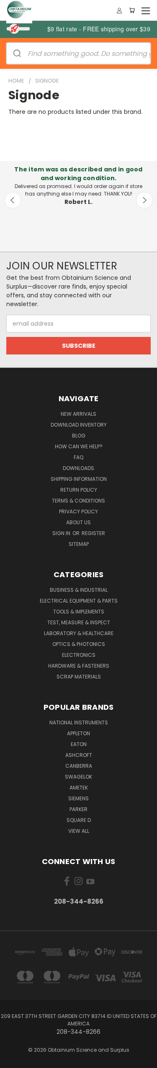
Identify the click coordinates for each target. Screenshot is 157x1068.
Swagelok (78, 776)
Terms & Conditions (78, 500)
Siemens (78, 798)
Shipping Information (79, 478)
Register (93, 533)
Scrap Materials (79, 676)
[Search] (17, 53)
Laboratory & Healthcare (78, 633)
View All (78, 830)
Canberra (78, 765)
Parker (78, 809)
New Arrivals (78, 413)
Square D (79, 820)
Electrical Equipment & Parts (79, 600)
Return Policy (78, 489)
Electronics (78, 654)
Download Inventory (79, 424)
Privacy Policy (78, 511)
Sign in (62, 533)
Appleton (78, 733)
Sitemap (79, 544)
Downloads (78, 468)
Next (144, 200)
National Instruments (78, 722)
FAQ (78, 457)
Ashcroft (78, 755)
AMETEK (78, 787)
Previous (13, 200)
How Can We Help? (79, 446)
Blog (78, 435)
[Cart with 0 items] (132, 10)
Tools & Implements (78, 611)
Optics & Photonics (78, 644)
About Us (78, 522)
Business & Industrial (79, 589)
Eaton (79, 744)
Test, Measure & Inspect (78, 622)
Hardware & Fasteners (78, 665)
